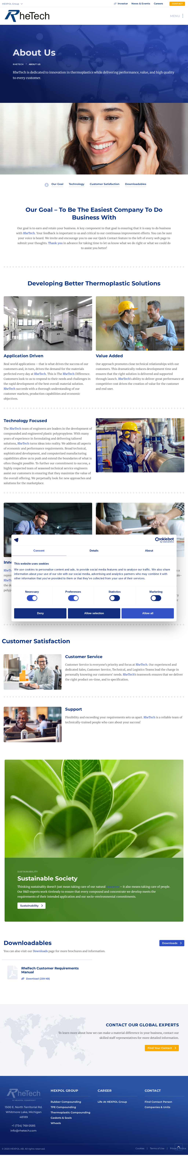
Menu (175, 16)
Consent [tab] (38, 550)
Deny (40, 613)
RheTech (18, 64)
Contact (153, 1090)
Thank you (55, 243)
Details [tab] (94, 550)
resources (112, 886)
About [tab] (149, 550)
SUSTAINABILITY (27, 871)
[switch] (73, 598)
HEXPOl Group (64, 1090)
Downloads (40, 951)
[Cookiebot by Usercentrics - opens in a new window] (158, 540)
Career (105, 1090)
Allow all (147, 613)
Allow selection (94, 613)
